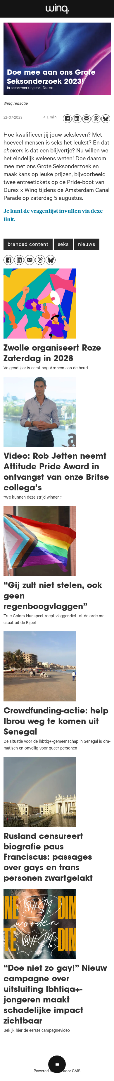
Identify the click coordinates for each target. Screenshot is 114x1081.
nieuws (86, 245)
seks (63, 245)
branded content (28, 245)
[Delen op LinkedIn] (77, 118)
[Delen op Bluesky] (105, 118)
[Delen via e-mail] (86, 118)
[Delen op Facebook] (67, 118)
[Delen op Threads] (96, 118)
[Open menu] (57, 1064)
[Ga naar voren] (57, 9)
